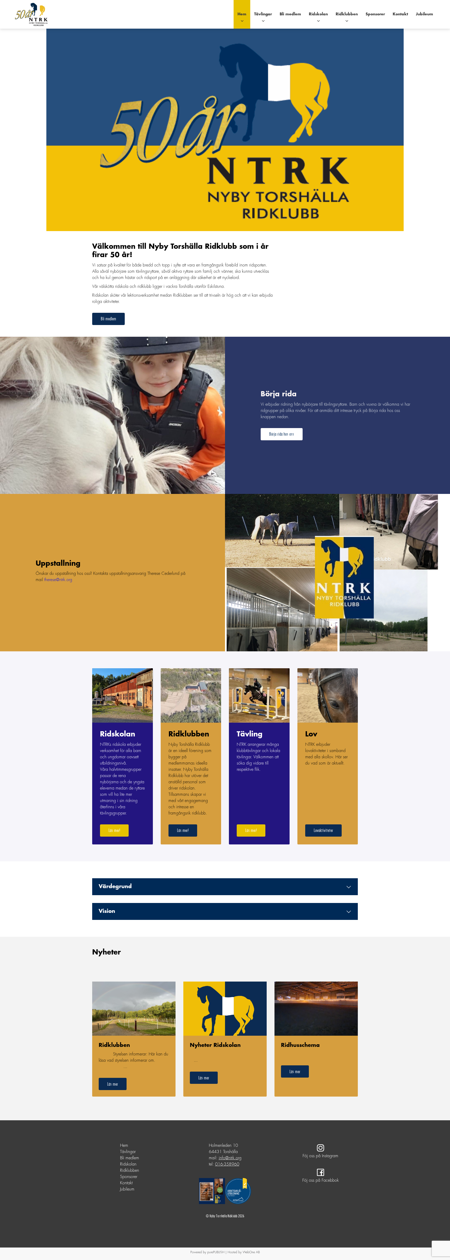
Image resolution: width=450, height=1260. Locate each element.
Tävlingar (263, 14)
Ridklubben (347, 14)
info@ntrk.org (230, 1158)
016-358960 (227, 1164)
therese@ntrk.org (58, 580)
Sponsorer (375, 14)
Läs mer (112, 1084)
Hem (242, 14)
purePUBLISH (215, 1252)
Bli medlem (290, 14)
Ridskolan (318, 14)
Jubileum (424, 14)
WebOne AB (251, 1252)
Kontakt (400, 14)
